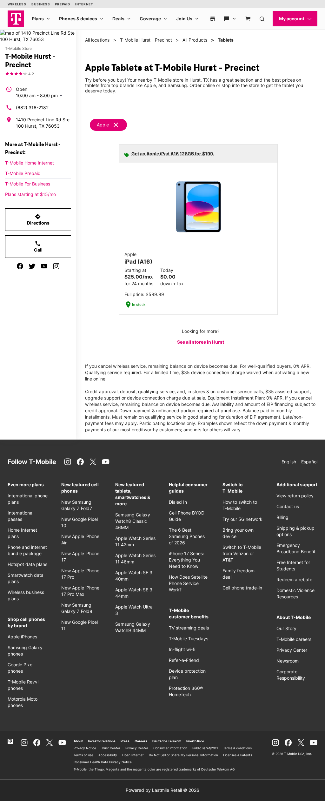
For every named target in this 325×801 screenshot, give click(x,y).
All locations (97, 40)
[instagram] (56, 266)
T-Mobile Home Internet (29, 162)
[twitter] (32, 266)
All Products (194, 40)
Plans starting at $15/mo (30, 194)
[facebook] (20, 266)
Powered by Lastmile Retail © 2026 (162, 790)
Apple (103, 124)
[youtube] (44, 266)
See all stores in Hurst (200, 342)
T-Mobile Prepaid (23, 173)
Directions (38, 219)
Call (38, 246)
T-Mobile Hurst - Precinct (146, 40)
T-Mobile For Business (27, 183)
